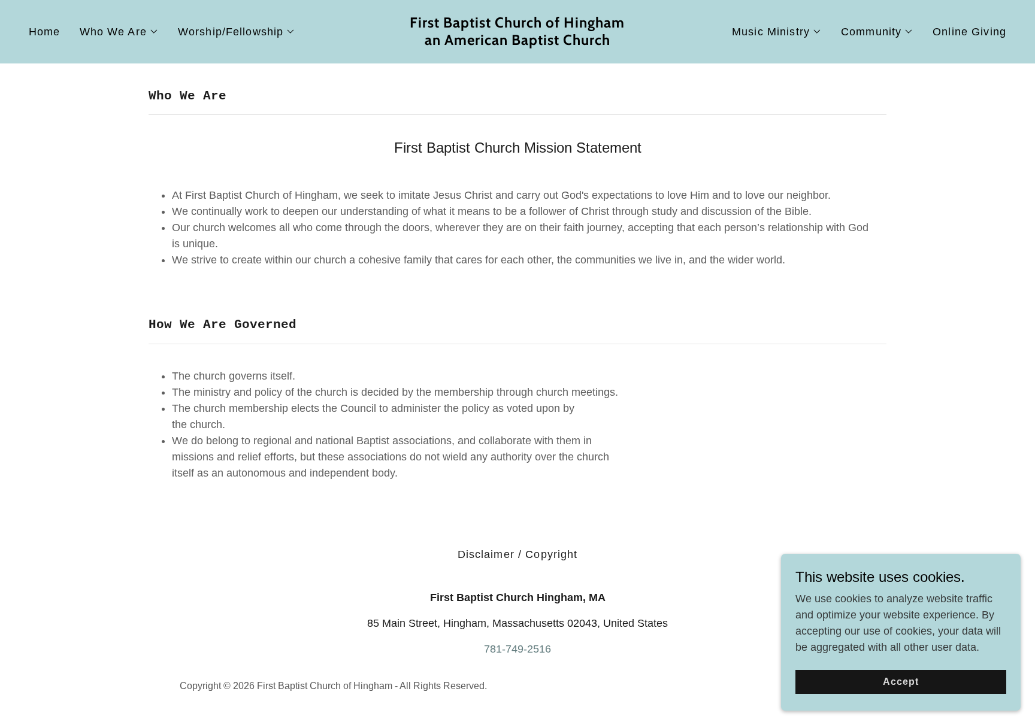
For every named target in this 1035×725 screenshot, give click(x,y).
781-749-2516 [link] (517, 649)
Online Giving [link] (969, 32)
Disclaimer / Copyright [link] (518, 554)
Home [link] (44, 32)
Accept (901, 682)
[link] (517, 41)
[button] (119, 32)
